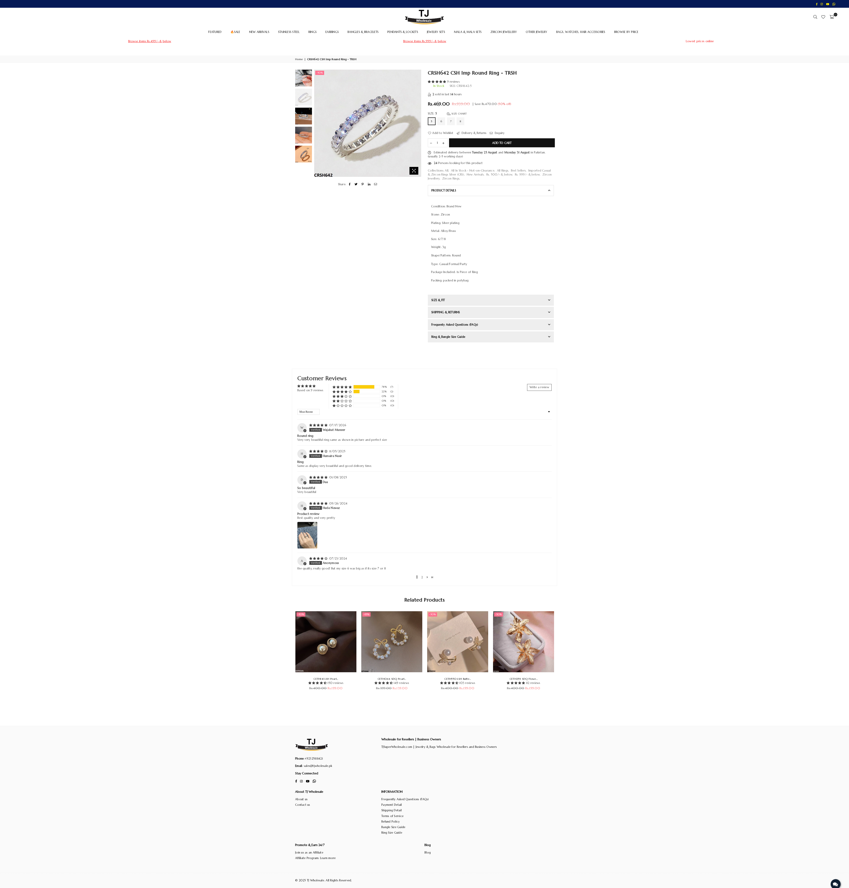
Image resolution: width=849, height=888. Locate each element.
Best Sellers (518, 170)
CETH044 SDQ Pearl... (392, 678)
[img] (319, 425)
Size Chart (459, 113)
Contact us (302, 805)
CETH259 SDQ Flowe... (523, 678)
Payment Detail (391, 805)
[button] (437, 82)
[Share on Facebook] (349, 184)
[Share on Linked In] (369, 184)
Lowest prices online (700, 41)
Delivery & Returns (473, 133)
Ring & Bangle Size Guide (448, 337)
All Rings (502, 170)
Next (417, 123)
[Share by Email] (375, 184)
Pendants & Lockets (402, 32)
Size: (447, 113)
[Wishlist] (823, 16)
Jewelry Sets (436, 32)
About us (301, 799)
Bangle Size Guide (393, 827)
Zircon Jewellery (503, 32)
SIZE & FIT (438, 300)
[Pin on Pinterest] (362, 184)
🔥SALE (235, 32)
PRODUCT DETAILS (443, 190)
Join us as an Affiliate (309, 852)
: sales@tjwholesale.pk (317, 766)
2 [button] (422, 577)
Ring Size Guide (391, 833)
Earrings (332, 32)
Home (299, 59)
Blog (427, 852)
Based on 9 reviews (310, 390)
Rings (312, 32)
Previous (318, 123)
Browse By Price (626, 32)
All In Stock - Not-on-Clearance (472, 170)
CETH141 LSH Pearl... (326, 678)
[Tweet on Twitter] (356, 184)
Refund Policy (390, 821)
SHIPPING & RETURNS (445, 312)
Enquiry (499, 133)
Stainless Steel (289, 32)
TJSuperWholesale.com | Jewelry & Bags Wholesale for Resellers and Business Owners (439, 747)
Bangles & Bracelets (363, 32)
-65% (366, 614)
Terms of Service (392, 816)
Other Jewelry (536, 32)
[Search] (815, 16)
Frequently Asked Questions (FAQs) (405, 799)
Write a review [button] (539, 387)
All (446, 170)
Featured (215, 32)
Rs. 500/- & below (499, 174)
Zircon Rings (450, 178)
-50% (319, 72)
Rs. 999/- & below (527, 174)
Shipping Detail (391, 810)
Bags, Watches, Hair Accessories (580, 32)
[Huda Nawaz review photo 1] (307, 535)
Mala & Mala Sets (468, 32)
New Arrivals (259, 32)
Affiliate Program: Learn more (315, 858)
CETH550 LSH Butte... (457, 678)
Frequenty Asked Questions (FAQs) (454, 325)
